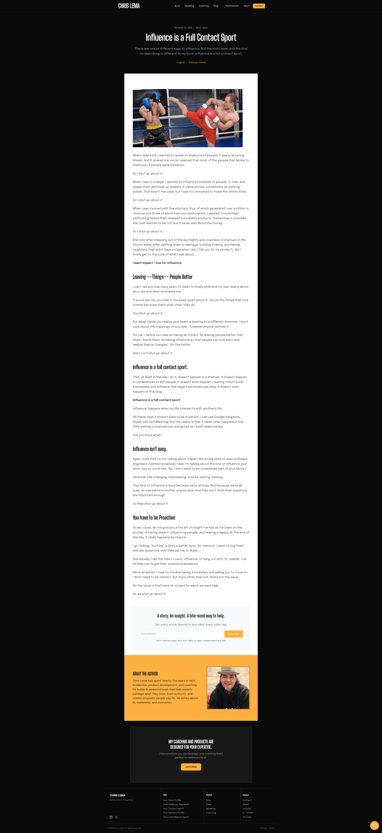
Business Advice (197, 62)
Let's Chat (191, 767)
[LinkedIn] (111, 817)
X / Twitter (248, 813)
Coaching (204, 6)
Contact (259, 6)
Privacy (264, 828)
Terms (272, 828)
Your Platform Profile (173, 813)
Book (177, 6)
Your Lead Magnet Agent (176, 817)
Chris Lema (117, 795)
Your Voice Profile (172, 800)
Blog (216, 6)
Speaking (189, 6)
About (247, 6)
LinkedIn (247, 809)
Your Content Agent (173, 809)
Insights (181, 62)
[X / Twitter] (116, 817)
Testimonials (232, 6)
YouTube (247, 817)
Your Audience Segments (176, 804)
